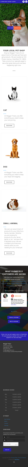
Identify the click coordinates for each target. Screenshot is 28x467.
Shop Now (10, 27)
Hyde (22, 279)
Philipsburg (10, 285)
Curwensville (6, 283)
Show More (13, 304)
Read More (9, 125)
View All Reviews (14, 317)
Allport (18, 283)
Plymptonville (21, 281)
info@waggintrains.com (8, 350)
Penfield (23, 283)
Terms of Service (22, 457)
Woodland (12, 281)
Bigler (13, 283)
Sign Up (7, 449)
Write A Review (14, 321)
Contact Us (17, 27)
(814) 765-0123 (6, 348)
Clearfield (5, 281)
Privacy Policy (14, 457)
